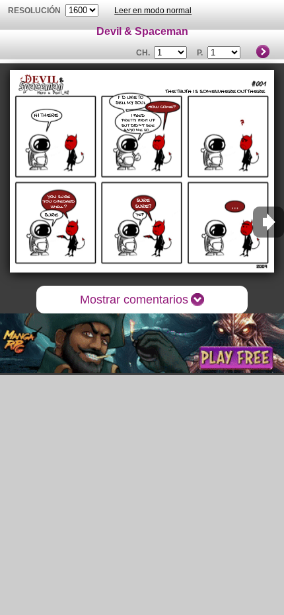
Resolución (34, 10)
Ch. (143, 52)
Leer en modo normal (153, 10)
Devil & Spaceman (142, 31)
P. (200, 52)
